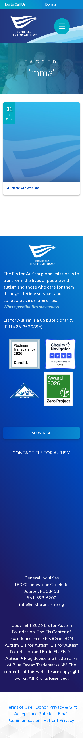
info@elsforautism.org (41, 604)
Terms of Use (19, 707)
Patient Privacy (59, 720)
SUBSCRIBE (41, 433)
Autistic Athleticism (23, 188)
